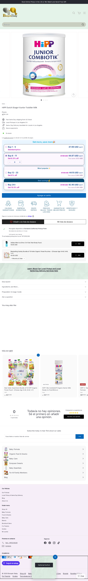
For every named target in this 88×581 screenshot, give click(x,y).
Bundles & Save (6, 523)
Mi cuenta (5, 531)
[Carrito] (79, 13)
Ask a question (7, 297)
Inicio (3, 103)
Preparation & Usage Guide (12, 292)
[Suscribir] (80, 436)
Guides (4, 529)
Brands (4, 520)
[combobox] (44, 24)
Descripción (6, 282)
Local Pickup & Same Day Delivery (12, 495)
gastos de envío (8, 137)
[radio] (44, 148)
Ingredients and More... (10, 287)
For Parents (5, 526)
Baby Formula (6, 512)
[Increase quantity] (20, 162)
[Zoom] (74, 94)
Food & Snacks (6, 515)
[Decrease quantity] (9, 162)
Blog (3, 498)
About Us (5, 501)
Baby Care (5, 518)
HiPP (11, 351)
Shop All (4, 509)
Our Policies (5, 492)
